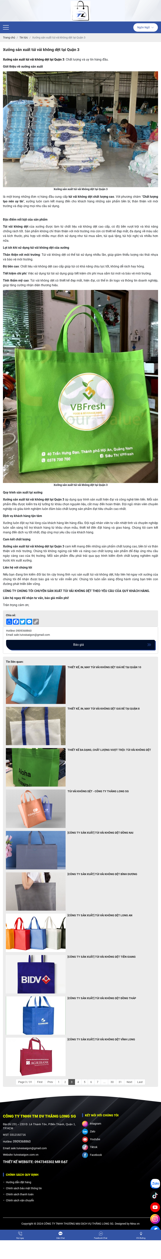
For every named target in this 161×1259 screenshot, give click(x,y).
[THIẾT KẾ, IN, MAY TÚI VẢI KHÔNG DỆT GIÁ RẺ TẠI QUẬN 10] (36, 684)
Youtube (95, 1139)
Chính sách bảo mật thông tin (24, 1188)
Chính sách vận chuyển (20, 1200)
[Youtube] (155, 1207)
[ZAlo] (155, 1184)
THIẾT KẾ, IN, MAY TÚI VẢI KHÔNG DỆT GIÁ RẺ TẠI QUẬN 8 (104, 708)
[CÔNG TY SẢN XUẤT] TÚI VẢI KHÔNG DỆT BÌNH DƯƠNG (102, 874)
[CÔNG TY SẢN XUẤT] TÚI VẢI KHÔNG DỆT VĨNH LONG (101, 1039)
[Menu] (6, 27)
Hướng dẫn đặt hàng (18, 1182)
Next (129, 1082)
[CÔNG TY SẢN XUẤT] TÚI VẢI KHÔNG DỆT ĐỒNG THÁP (102, 998)
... (104, 1082)
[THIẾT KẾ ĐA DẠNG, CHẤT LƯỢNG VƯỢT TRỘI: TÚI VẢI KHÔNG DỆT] (36, 767)
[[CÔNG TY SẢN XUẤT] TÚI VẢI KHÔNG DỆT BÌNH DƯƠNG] (36, 891)
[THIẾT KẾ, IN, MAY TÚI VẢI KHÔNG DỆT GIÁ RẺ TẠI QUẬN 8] (36, 726)
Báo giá (78, 644)
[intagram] (155, 1219)
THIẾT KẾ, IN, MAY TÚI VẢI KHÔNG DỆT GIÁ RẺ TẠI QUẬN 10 (104, 667)
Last (140, 1082)
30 (112, 1082)
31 (120, 1082)
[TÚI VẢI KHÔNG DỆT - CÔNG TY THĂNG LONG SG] (36, 809)
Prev (50, 1082)
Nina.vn (135, 1223)
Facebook (96, 1154)
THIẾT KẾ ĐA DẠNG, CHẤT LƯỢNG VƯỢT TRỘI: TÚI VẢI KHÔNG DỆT (109, 749)
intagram (95, 1123)
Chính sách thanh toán (20, 1194)
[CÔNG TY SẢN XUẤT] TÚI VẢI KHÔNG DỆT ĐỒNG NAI (100, 832)
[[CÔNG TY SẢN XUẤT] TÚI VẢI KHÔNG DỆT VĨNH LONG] (36, 1057)
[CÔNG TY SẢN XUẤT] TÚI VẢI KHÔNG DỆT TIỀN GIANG (102, 956)
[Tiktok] (155, 1195)
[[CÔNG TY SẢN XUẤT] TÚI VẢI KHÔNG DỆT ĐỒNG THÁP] (36, 1015)
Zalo (92, 1131)
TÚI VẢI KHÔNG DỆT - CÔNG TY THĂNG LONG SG (98, 791)
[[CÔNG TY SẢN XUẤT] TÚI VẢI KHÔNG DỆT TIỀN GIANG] (36, 974)
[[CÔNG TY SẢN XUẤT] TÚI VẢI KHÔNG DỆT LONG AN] (36, 933)
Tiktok (93, 1147)
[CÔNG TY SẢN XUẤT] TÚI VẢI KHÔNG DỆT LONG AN (100, 915)
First (40, 1082)
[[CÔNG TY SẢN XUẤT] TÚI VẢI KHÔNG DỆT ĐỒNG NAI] (36, 850)
